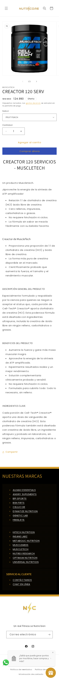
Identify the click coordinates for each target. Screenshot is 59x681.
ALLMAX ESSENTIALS (24, 490)
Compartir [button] (12, 451)
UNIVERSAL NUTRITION (26, 562)
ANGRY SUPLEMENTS (25, 494)
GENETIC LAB (20, 515)
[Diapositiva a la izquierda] (22, 81)
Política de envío (43, 669)
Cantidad (7, 125)
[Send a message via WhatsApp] (6, 662)
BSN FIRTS (18, 502)
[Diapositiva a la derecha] (36, 81)
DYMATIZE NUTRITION (25, 511)
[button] (6, 8)
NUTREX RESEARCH (24, 553)
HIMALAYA (19, 519)
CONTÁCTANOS (22, 580)
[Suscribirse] (49, 634)
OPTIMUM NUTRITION (25, 557)
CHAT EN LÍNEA (21, 584)
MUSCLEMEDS (20, 545)
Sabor (5, 111)
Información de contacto (31, 674)
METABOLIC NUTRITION (26, 540)
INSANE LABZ (20, 536)
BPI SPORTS (20, 498)
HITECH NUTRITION (24, 532)
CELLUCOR (19, 507)
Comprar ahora (30, 151)
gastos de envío (33, 103)
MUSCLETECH (20, 549)
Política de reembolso (21, 669)
